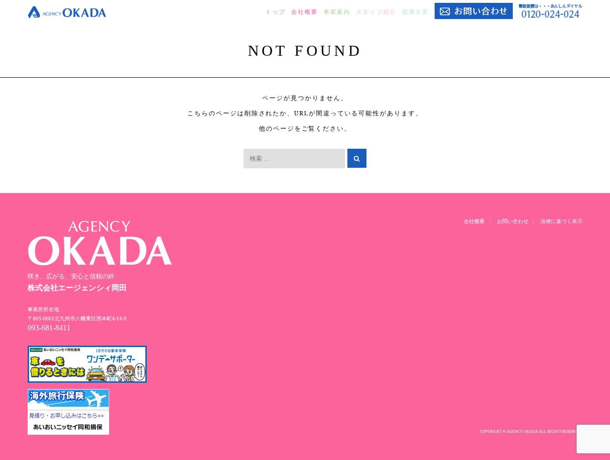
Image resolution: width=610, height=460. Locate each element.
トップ (275, 12)
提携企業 (415, 12)
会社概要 (304, 12)
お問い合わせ (513, 221)
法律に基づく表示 (561, 221)
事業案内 (337, 12)
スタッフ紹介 (376, 12)
